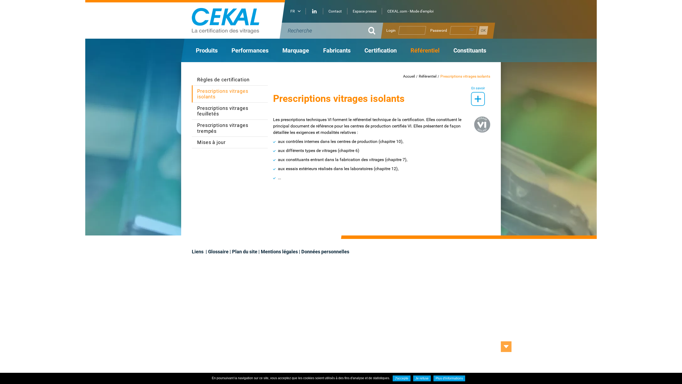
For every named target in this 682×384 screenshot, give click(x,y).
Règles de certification (223, 79)
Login (391, 30)
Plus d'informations (449, 378)
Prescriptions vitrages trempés (222, 128)
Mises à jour (211, 142)
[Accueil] (240, 19)
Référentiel (427, 76)
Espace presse (364, 11)
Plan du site (244, 251)
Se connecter (483, 30)
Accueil (409, 76)
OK (371, 31)
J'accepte (401, 378)
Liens (198, 251)
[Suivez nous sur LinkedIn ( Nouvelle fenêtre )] (314, 11)
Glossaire (218, 251)
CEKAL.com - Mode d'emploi (410, 11)
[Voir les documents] (478, 99)
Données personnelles (325, 251)
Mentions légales (279, 251)
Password (438, 30)
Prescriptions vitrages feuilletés (222, 111)
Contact (335, 11)
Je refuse (422, 378)
